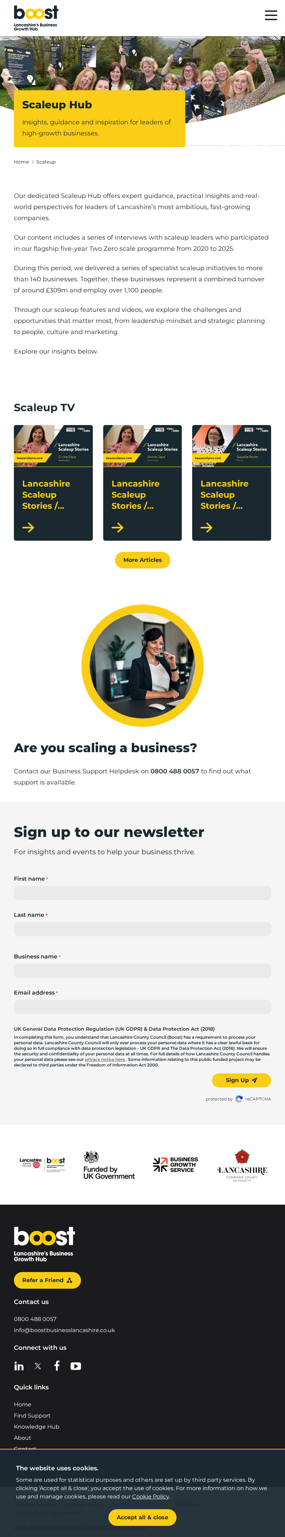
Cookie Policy (150, 1496)
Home (21, 162)
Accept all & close (142, 1517)
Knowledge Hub (36, 1426)
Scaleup (46, 162)
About (22, 1438)
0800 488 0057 (174, 771)
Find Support (32, 1415)
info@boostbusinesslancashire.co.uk (64, 1330)
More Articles (142, 560)
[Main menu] (271, 15)
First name (31, 878)
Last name (30, 915)
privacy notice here (105, 1059)
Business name (37, 956)
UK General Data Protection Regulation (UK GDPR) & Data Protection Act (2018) (114, 1029)
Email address (36, 992)
